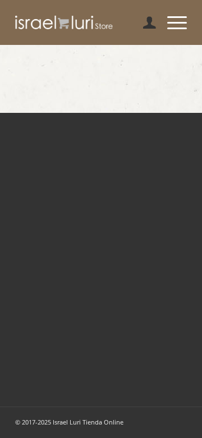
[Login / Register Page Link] (144, 22)
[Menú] (171, 22)
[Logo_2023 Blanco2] (84, 22)
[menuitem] (144, 22)
